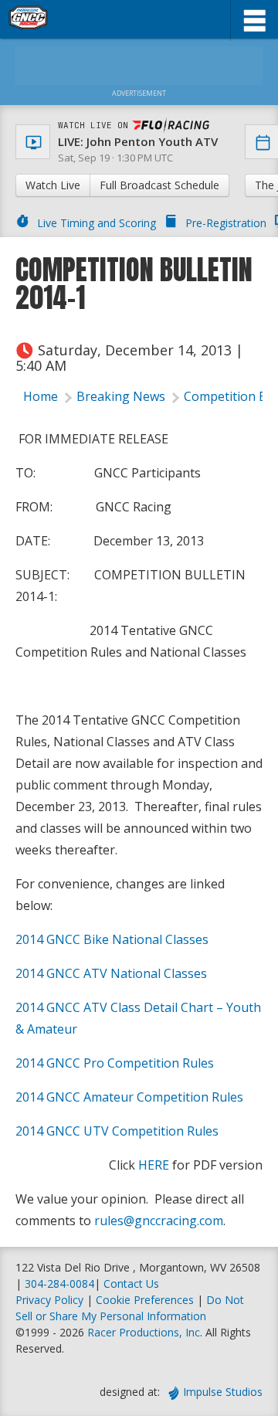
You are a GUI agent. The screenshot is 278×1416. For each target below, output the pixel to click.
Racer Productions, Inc (143, 1332)
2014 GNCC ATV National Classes (111, 973)
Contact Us (131, 1283)
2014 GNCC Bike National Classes (111, 939)
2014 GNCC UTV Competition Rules (117, 1130)
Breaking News (120, 396)
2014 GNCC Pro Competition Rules (114, 1062)
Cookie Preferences (146, 1299)
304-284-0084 (59, 1283)
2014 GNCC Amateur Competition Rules (129, 1096)
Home (40, 396)
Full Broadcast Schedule (159, 185)
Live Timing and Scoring (96, 223)
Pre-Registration (225, 223)
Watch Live (52, 185)
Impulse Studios (223, 1391)
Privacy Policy (49, 1299)
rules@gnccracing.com (158, 1220)
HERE (153, 1164)
